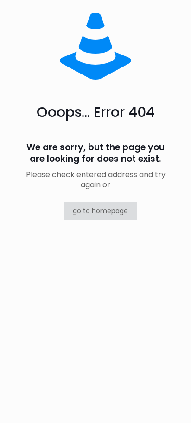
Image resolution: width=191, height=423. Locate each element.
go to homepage (100, 210)
